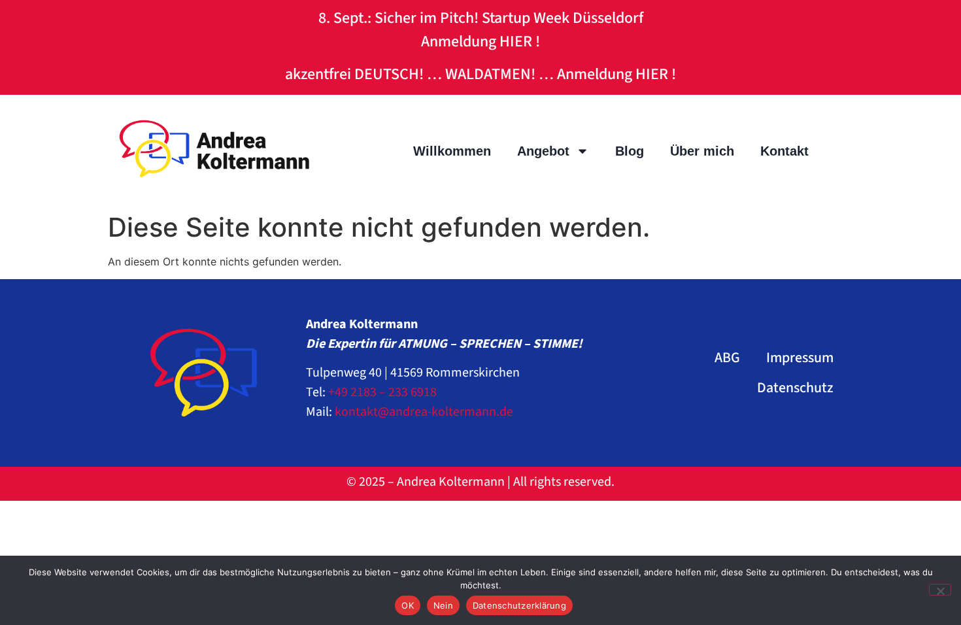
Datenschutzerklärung (519, 605)
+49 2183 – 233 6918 (382, 392)
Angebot (543, 151)
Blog (629, 151)
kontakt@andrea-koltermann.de (424, 412)
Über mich (702, 151)
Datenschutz (795, 387)
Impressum (800, 357)
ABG (727, 357)
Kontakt (784, 151)
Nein (443, 605)
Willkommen (452, 151)
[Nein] (940, 590)
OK (407, 605)
